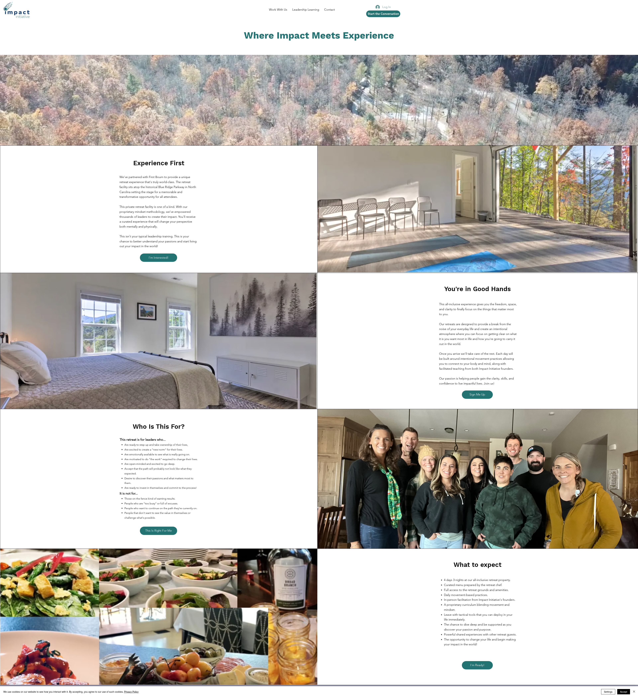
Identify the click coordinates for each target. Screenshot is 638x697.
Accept (623, 691)
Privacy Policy (131, 691)
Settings (608, 691)
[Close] (634, 691)
